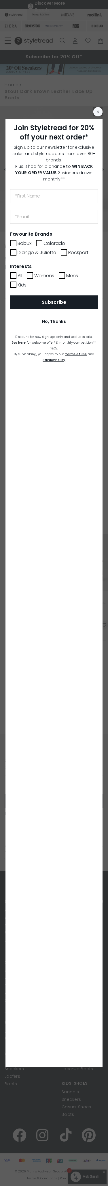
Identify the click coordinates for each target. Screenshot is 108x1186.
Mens (72, 275)
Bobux (24, 243)
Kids (22, 285)
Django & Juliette (37, 252)
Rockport (78, 252)
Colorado (54, 243)
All (20, 275)
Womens (44, 275)
